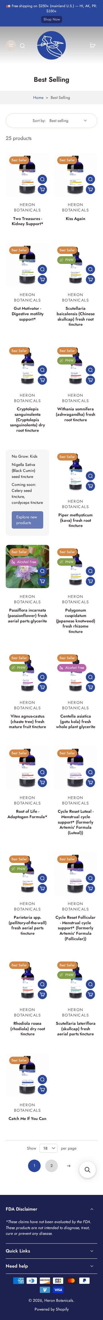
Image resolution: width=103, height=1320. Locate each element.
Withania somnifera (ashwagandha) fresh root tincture (75, 414)
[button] (87, 1170)
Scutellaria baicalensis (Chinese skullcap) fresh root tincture (76, 316)
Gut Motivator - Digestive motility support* (27, 313)
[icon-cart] (91, 45)
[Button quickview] (42, 179)
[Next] (68, 1166)
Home (38, 97)
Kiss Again (75, 218)
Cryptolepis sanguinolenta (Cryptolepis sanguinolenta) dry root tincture (27, 419)
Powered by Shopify (52, 1309)
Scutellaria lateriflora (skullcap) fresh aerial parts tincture (76, 1028)
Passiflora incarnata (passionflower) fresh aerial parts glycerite (27, 615)
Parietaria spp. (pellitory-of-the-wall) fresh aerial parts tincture (28, 925)
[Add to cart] (42, 189)
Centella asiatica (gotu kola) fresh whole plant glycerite (75, 721)
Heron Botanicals (58, 1300)
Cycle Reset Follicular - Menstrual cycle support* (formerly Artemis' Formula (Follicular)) (76, 928)
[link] (27, 520)
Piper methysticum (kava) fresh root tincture (75, 520)
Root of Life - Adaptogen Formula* (27, 814)
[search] (22, 45)
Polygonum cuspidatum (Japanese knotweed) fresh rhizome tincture (75, 620)
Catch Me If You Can (27, 1118)
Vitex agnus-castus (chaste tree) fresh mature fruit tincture (27, 721)
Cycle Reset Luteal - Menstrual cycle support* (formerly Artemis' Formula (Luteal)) (76, 822)
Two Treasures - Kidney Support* (27, 221)
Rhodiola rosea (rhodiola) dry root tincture (27, 1028)
